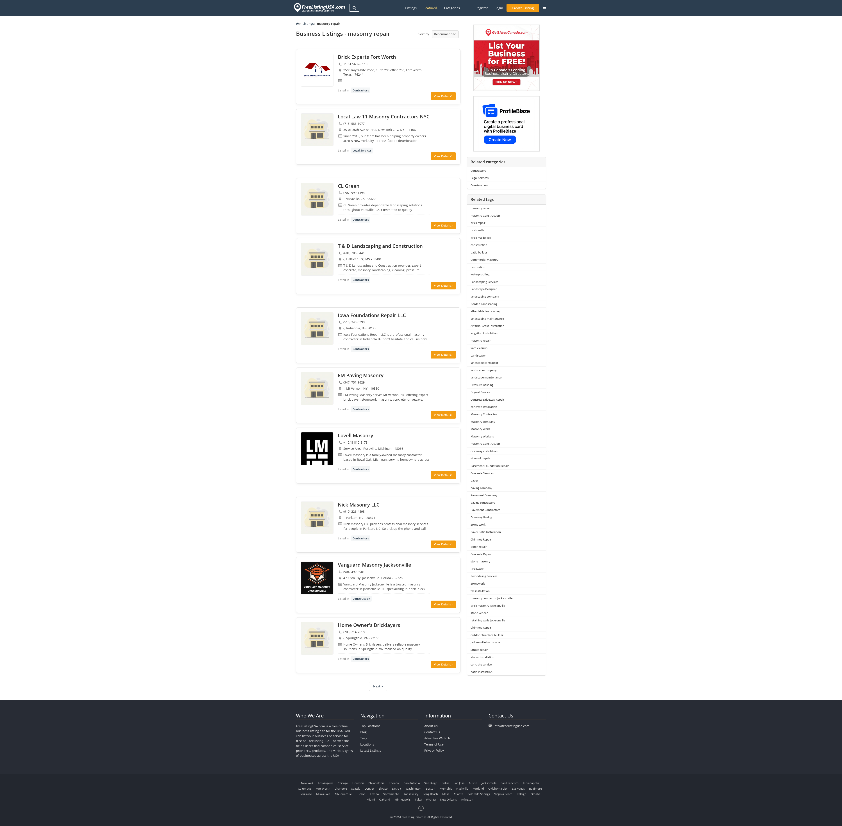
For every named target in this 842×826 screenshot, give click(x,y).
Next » (378, 686)
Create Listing (523, 8)
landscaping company (485, 296)
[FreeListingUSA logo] (319, 7)
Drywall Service (480, 392)
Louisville (306, 794)
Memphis (446, 788)
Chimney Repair (481, 539)
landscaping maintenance (487, 319)
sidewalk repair (480, 458)
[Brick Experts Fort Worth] (317, 70)
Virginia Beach (503, 794)
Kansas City (410, 794)
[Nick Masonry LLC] (317, 518)
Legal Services (362, 150)
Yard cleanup (479, 348)
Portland (478, 788)
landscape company (484, 370)
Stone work (478, 524)
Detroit (396, 788)
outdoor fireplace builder (487, 635)
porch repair (479, 547)
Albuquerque (343, 794)
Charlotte (341, 788)
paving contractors (483, 503)
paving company (481, 488)
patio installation (481, 672)
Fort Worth (323, 788)
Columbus (304, 788)
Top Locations (370, 726)
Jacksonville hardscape (485, 642)
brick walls (477, 230)
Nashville (462, 788)
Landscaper (478, 355)
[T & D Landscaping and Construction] (317, 259)
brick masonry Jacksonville (488, 606)
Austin (473, 783)
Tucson (361, 794)
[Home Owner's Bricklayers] (317, 638)
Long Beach (430, 794)
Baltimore (535, 788)
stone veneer (479, 613)
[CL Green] (317, 199)
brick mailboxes (481, 238)
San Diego (430, 783)
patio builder (479, 252)
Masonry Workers (482, 436)
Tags (363, 738)
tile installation (480, 591)
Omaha (535, 794)
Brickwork (477, 569)
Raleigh (521, 794)
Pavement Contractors (485, 510)
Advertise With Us (437, 738)
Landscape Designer (484, 289)
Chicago (343, 783)
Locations (367, 744)
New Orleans (448, 799)
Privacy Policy (434, 750)
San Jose (459, 783)
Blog (363, 732)
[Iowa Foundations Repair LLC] (317, 328)
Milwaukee (323, 794)
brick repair (478, 223)
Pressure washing (482, 385)
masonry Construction (485, 216)
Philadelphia (376, 783)
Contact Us (432, 732)
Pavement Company (484, 495)
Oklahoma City (498, 788)
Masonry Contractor (484, 414)
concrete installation (484, 407)
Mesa (445, 794)
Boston (430, 788)
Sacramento (391, 794)
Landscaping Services (484, 282)
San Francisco (510, 783)
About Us (431, 726)
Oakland (384, 799)
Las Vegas (518, 788)
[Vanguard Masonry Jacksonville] (317, 578)
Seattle (355, 788)
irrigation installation (484, 333)
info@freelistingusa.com (511, 726)
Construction (361, 599)
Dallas (445, 783)
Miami (371, 799)
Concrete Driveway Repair (487, 399)
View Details (442, 96)
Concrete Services (482, 473)
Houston (358, 783)
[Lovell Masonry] (317, 448)
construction (479, 245)
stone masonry (480, 561)
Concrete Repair (481, 554)
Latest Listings (370, 750)
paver (474, 480)
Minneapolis (402, 799)
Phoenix (394, 783)
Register (482, 8)
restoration (478, 267)
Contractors (361, 90)
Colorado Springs (478, 794)
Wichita (431, 799)
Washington (413, 788)
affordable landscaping (485, 311)
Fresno (374, 794)
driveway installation (484, 451)
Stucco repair (479, 650)
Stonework (478, 583)
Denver (369, 788)
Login (499, 8)
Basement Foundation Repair (490, 466)
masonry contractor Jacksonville (491, 598)
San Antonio (412, 783)
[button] (544, 8)
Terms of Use (434, 744)
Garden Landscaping (484, 304)
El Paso (383, 788)
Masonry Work (480, 429)
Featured (430, 8)
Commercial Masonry (484, 260)
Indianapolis (531, 783)
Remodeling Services (484, 576)
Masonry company (483, 422)
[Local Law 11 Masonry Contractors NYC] (317, 130)
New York (307, 783)
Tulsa (418, 799)
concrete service (481, 664)
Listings (411, 8)
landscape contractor (484, 363)
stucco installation (482, 657)
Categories (452, 8)
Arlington (467, 799)
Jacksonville (489, 783)
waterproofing (480, 274)
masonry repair (481, 208)
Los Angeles (325, 783)
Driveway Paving (481, 517)
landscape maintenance (486, 377)
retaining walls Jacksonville (488, 620)
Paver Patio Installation (486, 532)
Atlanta (458, 794)
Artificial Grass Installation (487, 326)
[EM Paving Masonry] (317, 388)
